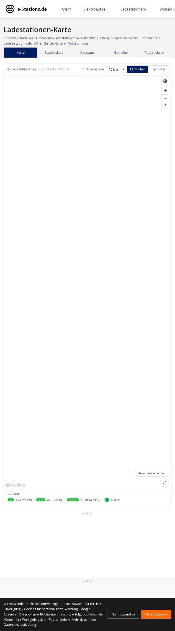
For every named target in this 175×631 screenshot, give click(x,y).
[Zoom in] (165, 90)
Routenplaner (154, 52)
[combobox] (58, 69)
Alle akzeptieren (156, 614)
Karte (20, 52)
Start (66, 9)
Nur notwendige (123, 614)
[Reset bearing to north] (165, 105)
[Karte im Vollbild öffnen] (164, 482)
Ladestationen (133, 9)
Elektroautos (95, 9)
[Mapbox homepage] (15, 485)
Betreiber (121, 52)
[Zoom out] (165, 98)
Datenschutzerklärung (20, 624)
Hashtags (87, 52)
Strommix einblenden (151, 473)
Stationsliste (54, 52)
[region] (87, 282)
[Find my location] (165, 81)
